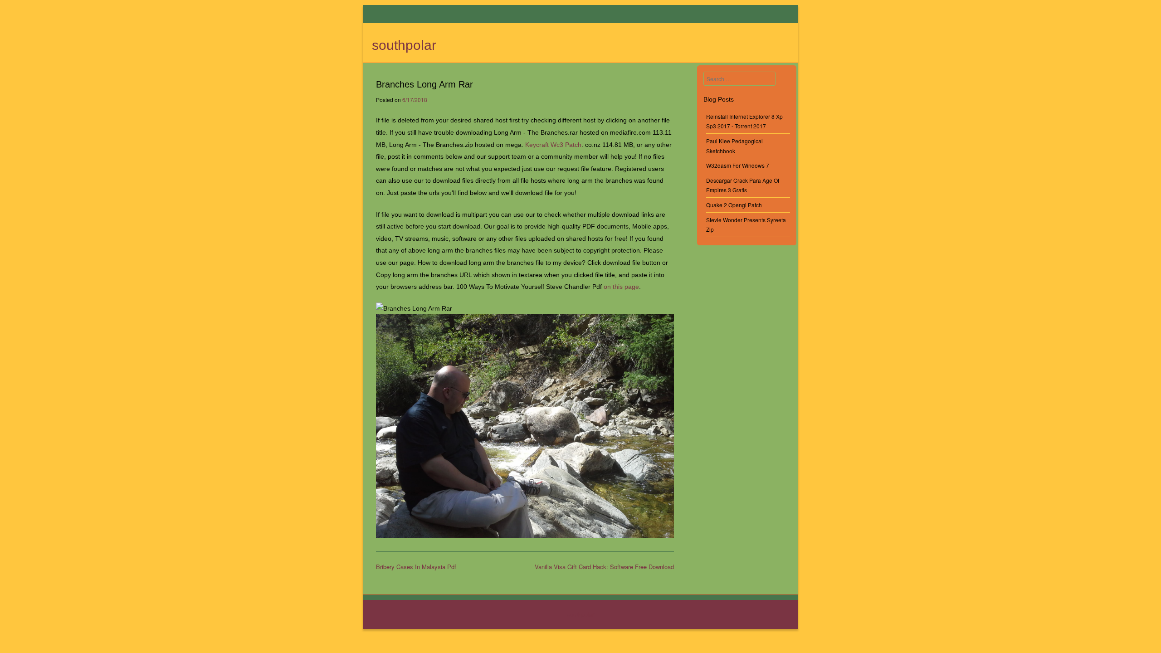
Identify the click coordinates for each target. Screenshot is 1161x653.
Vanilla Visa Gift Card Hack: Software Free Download (604, 566)
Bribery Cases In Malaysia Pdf (416, 566)
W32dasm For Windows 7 (737, 165)
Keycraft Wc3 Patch (553, 144)
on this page (621, 286)
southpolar (404, 45)
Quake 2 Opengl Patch (734, 205)
